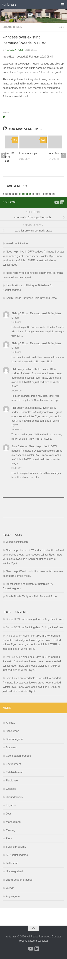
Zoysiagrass (13, 896)
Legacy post (15, 50)
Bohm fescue (55, 153)
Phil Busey (17, 369)
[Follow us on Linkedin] (62, 202)
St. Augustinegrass (17, 854)
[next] (63, 155)
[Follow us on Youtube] (56, 202)
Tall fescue (12, 863)
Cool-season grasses (18, 755)
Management (13, 821)
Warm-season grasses (19, 879)
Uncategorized (14, 871)
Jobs (9, 813)
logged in (25, 193)
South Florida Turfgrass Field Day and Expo (31, 297)
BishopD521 (18, 313)
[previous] (3, 155)
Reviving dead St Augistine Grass (44, 619)
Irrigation (11, 805)
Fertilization (12, 780)
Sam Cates (18, 446)
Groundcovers (14, 797)
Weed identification (17, 243)
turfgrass (9, 4)
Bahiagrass (12, 730)
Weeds (10, 887)
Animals (10, 722)
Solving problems (16, 846)
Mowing (10, 830)
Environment (13, 763)
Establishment (13, 27)
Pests (9, 838)
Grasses (11, 788)
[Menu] (62, 4)
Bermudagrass (14, 739)
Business (11, 747)
